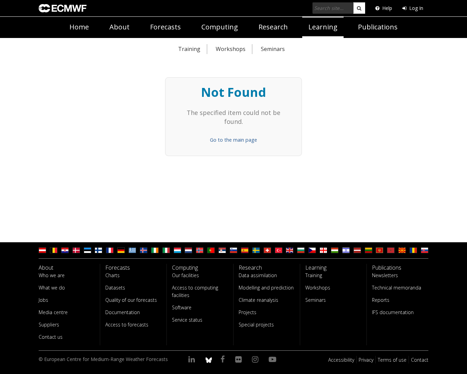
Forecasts (165, 26)
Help (387, 8)
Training (189, 49)
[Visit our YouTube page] (273, 359)
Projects (247, 312)
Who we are (52, 275)
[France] (110, 250)
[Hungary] (334, 250)
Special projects (256, 324)
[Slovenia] (233, 250)
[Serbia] (222, 250)
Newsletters (385, 275)
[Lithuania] (368, 250)
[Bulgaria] (301, 250)
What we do (52, 287)
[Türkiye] (278, 250)
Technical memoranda (396, 287)
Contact (419, 360)
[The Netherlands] (188, 250)
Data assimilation (258, 275)
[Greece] (132, 250)
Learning (322, 26)
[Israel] (346, 250)
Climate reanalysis (258, 300)
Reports (380, 300)
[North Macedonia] (402, 250)
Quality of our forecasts (131, 300)
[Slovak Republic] (424, 250)
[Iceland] (143, 250)
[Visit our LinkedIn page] (192, 359)
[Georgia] (323, 250)
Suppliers (49, 324)
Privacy (366, 360)
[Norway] (199, 250)
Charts (112, 275)
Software (181, 307)
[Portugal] (211, 250)
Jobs (43, 300)
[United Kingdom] (289, 250)
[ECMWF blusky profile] (208, 359)
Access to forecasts (126, 324)
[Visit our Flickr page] (239, 359)
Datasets (115, 287)
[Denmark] (76, 250)
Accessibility (341, 360)
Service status (187, 320)
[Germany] (121, 250)
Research (273, 26)
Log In (416, 8)
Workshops (230, 49)
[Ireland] (155, 250)
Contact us (51, 337)
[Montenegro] (379, 250)
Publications (378, 26)
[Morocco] (391, 250)
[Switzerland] (267, 250)
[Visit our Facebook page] (224, 359)
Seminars (273, 49)
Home (79, 26)
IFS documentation (393, 312)
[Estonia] (87, 250)
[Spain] (245, 250)
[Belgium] (53, 250)
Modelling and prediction (266, 287)
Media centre (53, 312)
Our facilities (185, 275)
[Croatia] (65, 250)
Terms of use (392, 360)
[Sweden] (256, 250)
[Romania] (413, 250)
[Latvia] (357, 250)
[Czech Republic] (312, 250)
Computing (219, 26)
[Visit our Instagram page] (256, 359)
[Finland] (98, 250)
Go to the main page (233, 140)
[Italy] (166, 250)
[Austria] (42, 250)
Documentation (122, 312)
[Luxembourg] (177, 250)
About (119, 26)
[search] (359, 8)
